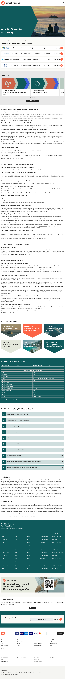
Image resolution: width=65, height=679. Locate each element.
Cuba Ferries (52, 655)
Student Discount (4, 661)
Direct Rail (52, 657)
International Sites (4, 657)
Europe (8, 40)
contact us (37, 672)
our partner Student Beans (9, 137)
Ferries (18, 643)
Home (2, 40)
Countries (3, 641)
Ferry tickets (3, 648)
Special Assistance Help (32, 227)
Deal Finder (51, 209)
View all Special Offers (32, 100)
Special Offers (56, 125)
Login (35, 641)
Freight (18, 645)
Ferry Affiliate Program (21, 655)
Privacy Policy (36, 657)
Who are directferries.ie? (6, 655)
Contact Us (52, 641)
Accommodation (20, 641)
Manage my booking (38, 643)
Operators (3, 643)
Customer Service (53, 643)
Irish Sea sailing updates (54, 647)
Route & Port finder (5, 645)
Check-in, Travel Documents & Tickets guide (20, 254)
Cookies (35, 655)
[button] (33, 414)
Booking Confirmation (38, 645)
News (2, 659)
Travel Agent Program (21, 657)
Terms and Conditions (38, 661)
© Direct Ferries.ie (4, 670)
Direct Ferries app (40, 283)
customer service (43, 226)
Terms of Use (36, 659)
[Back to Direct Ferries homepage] (10, 3)
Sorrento (19, 40)
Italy (13, 40)
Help (51, 645)
